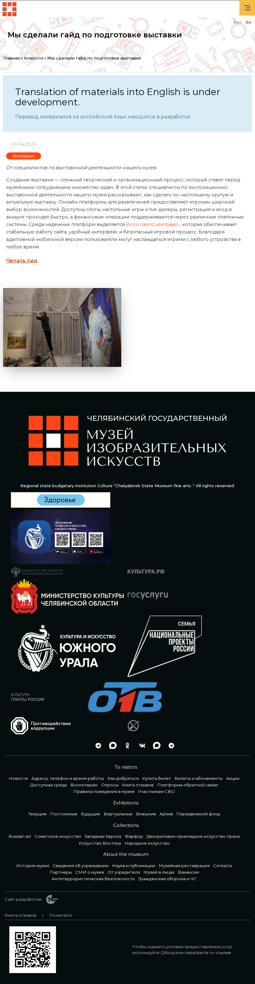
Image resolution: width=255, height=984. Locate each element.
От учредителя (124, 872)
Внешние (146, 813)
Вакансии (188, 872)
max (111, 745)
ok (126, 745)
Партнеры (60, 872)
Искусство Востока (100, 843)
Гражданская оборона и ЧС (167, 878)
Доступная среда (48, 784)
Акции (232, 778)
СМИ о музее (89, 872)
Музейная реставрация (184, 865)
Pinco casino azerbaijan (152, 224)
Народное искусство (147, 843)
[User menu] (247, 8)
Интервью (23, 155)
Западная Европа (103, 836)
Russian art (20, 836)
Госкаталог (61, 915)
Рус (238, 22)
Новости (33, 57)
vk (140, 745)
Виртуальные (118, 813)
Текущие (37, 813)
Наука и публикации (133, 865)
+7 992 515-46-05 (82, 745)
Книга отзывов (138, 784)
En (249, 22)
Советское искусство (58, 836)
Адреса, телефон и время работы (67, 778)
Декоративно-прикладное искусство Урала (193, 836)
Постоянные (63, 813)
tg (96, 745)
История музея (32, 865)
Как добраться (123, 778)
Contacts (222, 865)
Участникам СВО (156, 791)
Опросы (109, 784)
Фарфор (134, 836)
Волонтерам (84, 784)
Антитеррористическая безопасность (93, 878)
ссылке (223, 952)
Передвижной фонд (198, 813)
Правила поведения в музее (104, 791)
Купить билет (156, 778)
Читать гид (22, 261)
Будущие (90, 813)
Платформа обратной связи (187, 784)
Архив (166, 813)
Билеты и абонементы (198, 778)
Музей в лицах (158, 872)
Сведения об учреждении (81, 865)
